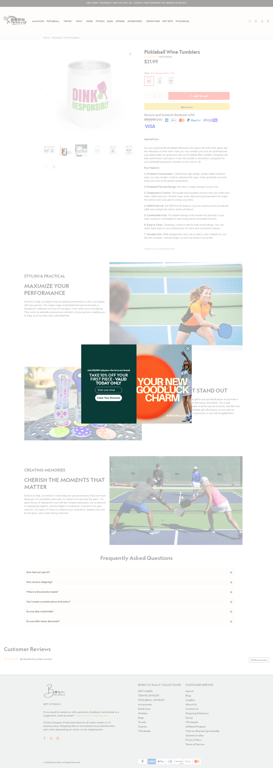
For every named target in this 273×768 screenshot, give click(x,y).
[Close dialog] (188, 348)
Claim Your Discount (108, 397)
